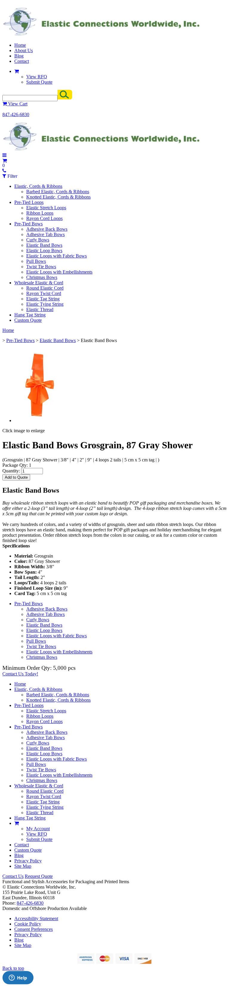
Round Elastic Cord (45, 288)
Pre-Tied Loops (29, 202)
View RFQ (36, 76)
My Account (38, 828)
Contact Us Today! (20, 673)
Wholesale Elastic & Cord (38, 282)
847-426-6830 (15, 114)
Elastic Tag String (43, 298)
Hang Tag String (30, 314)
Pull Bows (36, 261)
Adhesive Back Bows (46, 229)
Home (20, 45)
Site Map (22, 866)
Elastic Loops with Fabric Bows (56, 255)
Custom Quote (28, 320)
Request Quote (39, 876)
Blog (19, 55)
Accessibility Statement (36, 918)
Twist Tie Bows (41, 266)
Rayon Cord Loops (44, 218)
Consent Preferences (33, 929)
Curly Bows (37, 239)
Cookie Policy (27, 923)
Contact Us (13, 876)
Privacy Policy (28, 860)
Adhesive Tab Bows (45, 234)
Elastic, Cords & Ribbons (38, 186)
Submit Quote (39, 82)
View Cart (17, 103)
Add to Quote (16, 477)
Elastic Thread (39, 309)
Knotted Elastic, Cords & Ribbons (58, 196)
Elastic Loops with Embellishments (59, 271)
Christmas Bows (41, 277)
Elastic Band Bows (44, 245)
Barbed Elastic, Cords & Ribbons (57, 191)
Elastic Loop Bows (44, 250)
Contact (21, 61)
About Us (23, 50)
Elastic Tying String (45, 304)
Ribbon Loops (39, 213)
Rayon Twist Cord (43, 293)
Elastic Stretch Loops (46, 207)
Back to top (13, 968)
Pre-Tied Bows (28, 223)
